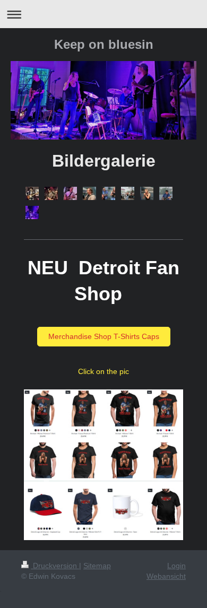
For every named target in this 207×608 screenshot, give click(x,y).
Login (176, 565)
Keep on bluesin (103, 44)
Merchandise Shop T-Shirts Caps (103, 336)
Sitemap (97, 565)
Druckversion (55, 565)
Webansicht (166, 576)
